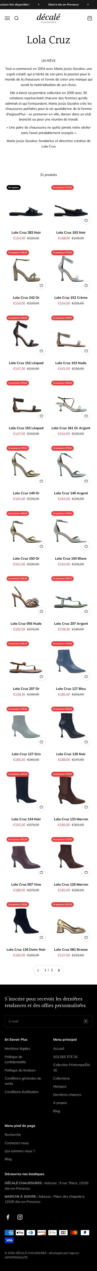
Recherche (13, 1135)
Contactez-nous (17, 1143)
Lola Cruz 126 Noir (71, 754)
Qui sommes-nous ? (20, 1151)
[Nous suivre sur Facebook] (8, 1217)
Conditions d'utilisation (22, 1092)
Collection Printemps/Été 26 (71, 1067)
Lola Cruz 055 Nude (26, 623)
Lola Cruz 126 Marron (71, 884)
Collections (61, 1078)
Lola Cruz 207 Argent (71, 623)
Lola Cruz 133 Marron (71, 819)
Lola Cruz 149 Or (26, 493)
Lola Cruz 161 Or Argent (71, 428)
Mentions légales (17, 1048)
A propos (60, 1103)
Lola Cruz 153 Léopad (26, 428)
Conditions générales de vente (23, 1081)
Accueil (58, 1048)
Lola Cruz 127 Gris (26, 754)
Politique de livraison (20, 1070)
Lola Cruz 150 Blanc (71, 558)
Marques (59, 1086)
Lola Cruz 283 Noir (26, 232)
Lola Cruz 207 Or (26, 689)
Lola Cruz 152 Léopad (26, 363)
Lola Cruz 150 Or (26, 558)
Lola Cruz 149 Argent (71, 493)
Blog (56, 1111)
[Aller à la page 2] (59, 970)
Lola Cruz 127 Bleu (71, 689)
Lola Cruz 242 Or (26, 297)
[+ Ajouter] (86, 220)
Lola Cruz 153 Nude (70, 363)
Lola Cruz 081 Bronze (71, 949)
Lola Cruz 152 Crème (71, 297)
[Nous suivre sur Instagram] (20, 1217)
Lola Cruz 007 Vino (26, 884)
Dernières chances (67, 1095)
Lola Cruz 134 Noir (26, 819)
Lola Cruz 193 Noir (71, 232)
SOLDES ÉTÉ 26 (65, 1057)
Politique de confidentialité (15, 1059)
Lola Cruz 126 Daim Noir (26, 949)
